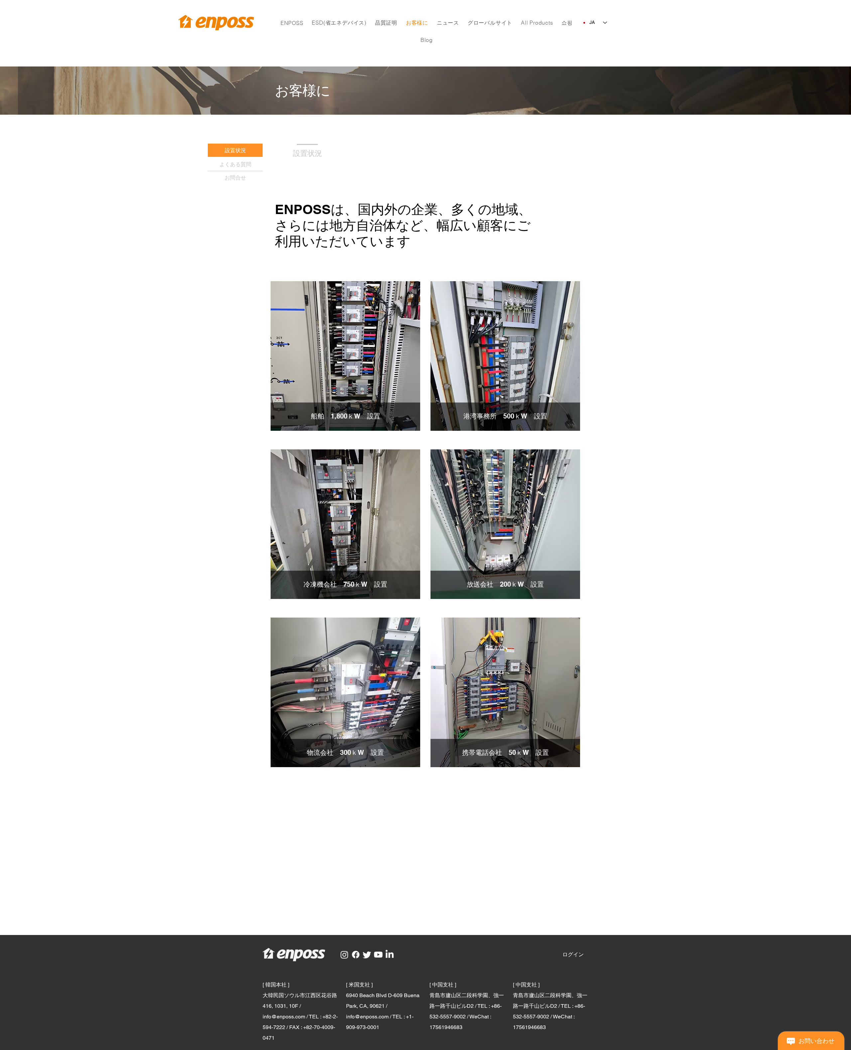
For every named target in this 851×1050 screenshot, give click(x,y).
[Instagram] (344, 955)
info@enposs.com (284, 1016)
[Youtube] (378, 955)
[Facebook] (356, 955)
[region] (345, 356)
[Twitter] (367, 955)
